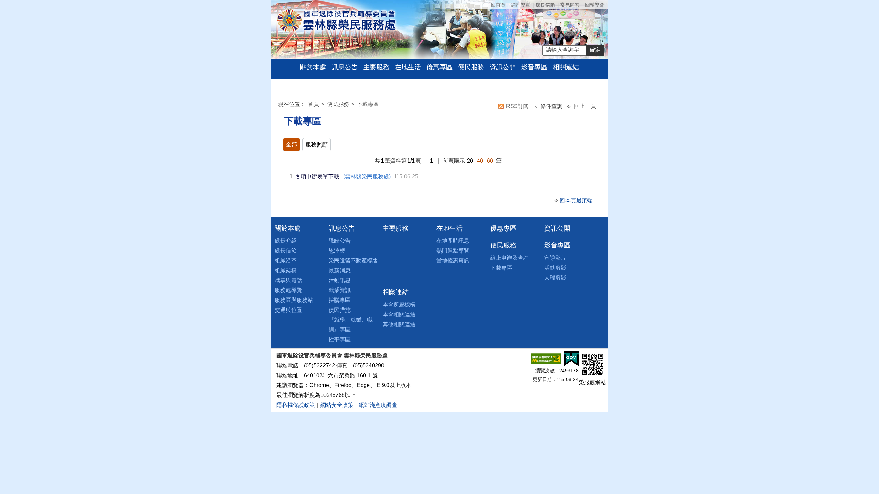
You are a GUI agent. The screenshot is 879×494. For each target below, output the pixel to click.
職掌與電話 (288, 280)
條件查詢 (552, 106)
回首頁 (498, 5)
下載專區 (368, 104)
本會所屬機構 (399, 304)
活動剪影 (555, 268)
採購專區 (340, 300)
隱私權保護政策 (295, 405)
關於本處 (313, 67)
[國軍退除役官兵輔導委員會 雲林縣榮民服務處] (336, 20)
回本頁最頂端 (576, 200)
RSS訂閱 (518, 106)
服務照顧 (317, 145)
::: (279, 105)
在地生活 (408, 67)
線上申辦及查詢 (509, 258)
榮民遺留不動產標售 (353, 260)
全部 (291, 145)
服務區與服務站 (294, 300)
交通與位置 (288, 310)
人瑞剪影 (555, 278)
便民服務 (471, 67)
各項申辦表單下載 (317, 176)
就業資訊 (340, 290)
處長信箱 (545, 5)
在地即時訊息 (452, 241)
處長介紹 (286, 241)
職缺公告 (340, 241)
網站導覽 (520, 5)
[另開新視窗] (546, 358)
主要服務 (376, 67)
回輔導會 (594, 5)
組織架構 (286, 270)
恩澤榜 (337, 251)
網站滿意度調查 (378, 405)
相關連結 (566, 67)
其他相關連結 (399, 324)
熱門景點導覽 (452, 251)
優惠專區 (439, 67)
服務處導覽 (288, 290)
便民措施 (340, 310)
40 (480, 161)
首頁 (314, 104)
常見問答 (570, 5)
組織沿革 (286, 260)
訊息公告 (345, 67)
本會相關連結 (399, 314)
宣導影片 (555, 258)
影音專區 (534, 67)
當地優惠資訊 (452, 260)
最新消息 (340, 270)
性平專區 (340, 339)
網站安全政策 (336, 405)
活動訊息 (340, 280)
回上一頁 (585, 106)
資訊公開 (503, 67)
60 (490, 161)
